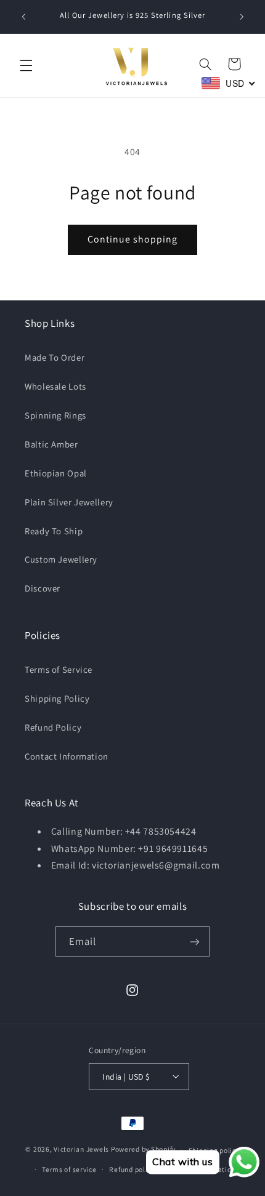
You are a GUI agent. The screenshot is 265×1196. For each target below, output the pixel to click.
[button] (26, 66)
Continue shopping (133, 239)
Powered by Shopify (143, 1149)
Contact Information (66, 756)
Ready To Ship (54, 531)
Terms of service (69, 1169)
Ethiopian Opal (56, 473)
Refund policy (132, 1169)
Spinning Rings (55, 415)
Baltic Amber (51, 444)
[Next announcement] (241, 16)
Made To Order (54, 357)
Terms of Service (58, 669)
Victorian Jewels (81, 1149)
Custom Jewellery (61, 559)
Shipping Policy (57, 698)
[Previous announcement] (23, 16)
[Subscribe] (195, 941)
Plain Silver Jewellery (69, 502)
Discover (42, 588)
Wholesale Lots (55, 386)
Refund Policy (53, 727)
